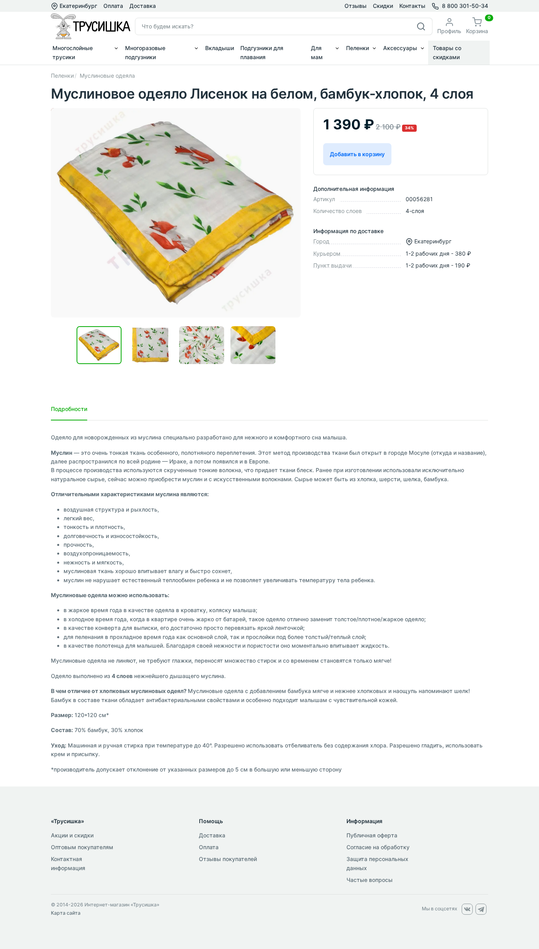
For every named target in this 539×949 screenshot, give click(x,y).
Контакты (412, 5)
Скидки (383, 5)
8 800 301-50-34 (465, 5)
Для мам (317, 52)
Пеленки (357, 48)
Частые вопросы (369, 879)
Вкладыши (219, 48)
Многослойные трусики (72, 52)
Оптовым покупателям (82, 847)
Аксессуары (400, 48)
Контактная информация (68, 863)
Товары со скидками (447, 52)
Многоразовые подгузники (145, 52)
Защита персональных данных (377, 863)
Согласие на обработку (378, 847)
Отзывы (355, 5)
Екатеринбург (77, 5)
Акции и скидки (72, 835)
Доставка (142, 5)
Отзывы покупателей (228, 859)
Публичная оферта (371, 835)
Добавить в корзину (357, 154)
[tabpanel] (269, 603)
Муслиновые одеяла (107, 75)
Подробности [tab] (69, 408)
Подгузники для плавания (261, 52)
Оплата (113, 5)
